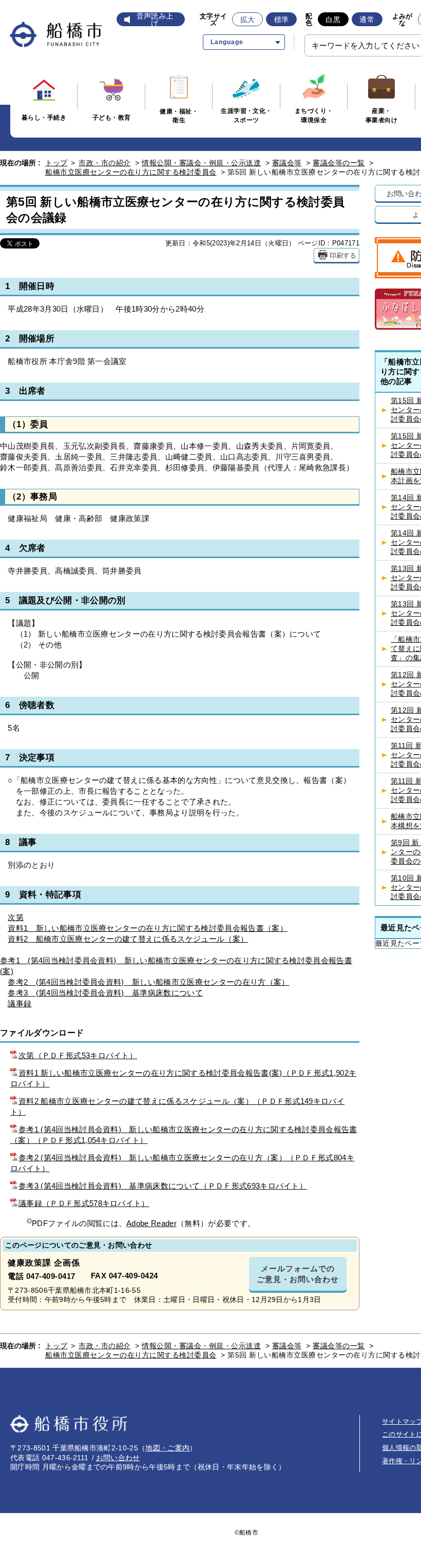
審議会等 (287, 163)
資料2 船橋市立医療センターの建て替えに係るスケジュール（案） (128, 938)
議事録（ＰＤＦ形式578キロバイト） (83, 1203)
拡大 (247, 19)
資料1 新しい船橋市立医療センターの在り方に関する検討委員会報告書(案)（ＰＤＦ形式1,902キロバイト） (183, 1078)
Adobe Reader (151, 1223)
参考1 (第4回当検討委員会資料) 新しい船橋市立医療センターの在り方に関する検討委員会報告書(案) (176, 966)
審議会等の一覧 (339, 163)
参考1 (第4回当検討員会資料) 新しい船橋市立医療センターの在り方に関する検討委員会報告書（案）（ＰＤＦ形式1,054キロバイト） (183, 1134)
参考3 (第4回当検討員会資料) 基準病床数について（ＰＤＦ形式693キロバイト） (162, 1185)
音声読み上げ (155, 19)
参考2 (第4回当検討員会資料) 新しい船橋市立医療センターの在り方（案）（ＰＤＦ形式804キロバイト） (182, 1163)
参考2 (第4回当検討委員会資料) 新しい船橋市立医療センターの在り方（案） (148, 982)
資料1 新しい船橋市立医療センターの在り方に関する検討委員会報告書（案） (148, 928)
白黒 (333, 19)
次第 (16, 917)
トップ (56, 163)
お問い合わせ (118, 1458)
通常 (366, 19)
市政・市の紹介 (105, 163)
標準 (281, 19)
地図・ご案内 (167, 1448)
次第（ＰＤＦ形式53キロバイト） (77, 1055)
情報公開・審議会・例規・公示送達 (201, 163)
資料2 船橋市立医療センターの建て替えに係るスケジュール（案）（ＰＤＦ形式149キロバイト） (177, 1106)
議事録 (19, 1003)
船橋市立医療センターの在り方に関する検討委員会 (131, 172)
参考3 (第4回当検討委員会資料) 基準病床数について (105, 992)
